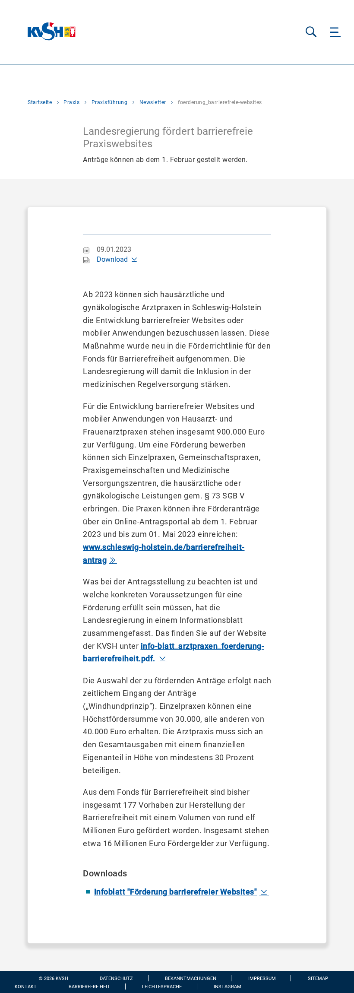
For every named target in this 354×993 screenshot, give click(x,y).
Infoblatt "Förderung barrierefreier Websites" (175, 891)
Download (112, 259)
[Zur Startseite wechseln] (38, 32)
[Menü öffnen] (335, 32)
